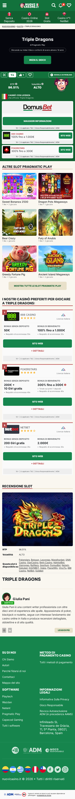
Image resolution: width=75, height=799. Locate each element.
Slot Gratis (47, 19)
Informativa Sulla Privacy (54, 699)
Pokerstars (24, 559)
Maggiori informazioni (37, 121)
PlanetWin (52, 568)
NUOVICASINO (8, 26)
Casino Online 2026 (29, 19)
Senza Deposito (9, 19)
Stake (43, 568)
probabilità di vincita (44, 795)
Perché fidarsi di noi (14, 671)
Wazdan (7, 702)
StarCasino (32, 562)
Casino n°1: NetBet (64, 19)
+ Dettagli (37, 350)
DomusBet (55, 565)
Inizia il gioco (37, 60)
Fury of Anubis (47, 238)
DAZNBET (34, 568)
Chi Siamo (8, 659)
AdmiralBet (58, 562)
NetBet (30, 570)
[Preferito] (30, 74)
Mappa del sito (11, 682)
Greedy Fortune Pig (13, 274)
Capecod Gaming (12, 719)
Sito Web (65, 135)
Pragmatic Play (38, 45)
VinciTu (62, 568)
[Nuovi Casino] (29, 5)
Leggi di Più (64, 630)
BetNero (34, 565)
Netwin (65, 565)
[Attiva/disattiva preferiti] (69, 5)
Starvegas (24, 565)
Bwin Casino (46, 562)
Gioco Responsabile (51, 705)
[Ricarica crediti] (12, 74)
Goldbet (39, 570)
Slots (20, 26)
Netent (6, 708)
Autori (5, 665)
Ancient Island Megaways (54, 274)
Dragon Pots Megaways (53, 201)
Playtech (7, 696)
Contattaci (8, 676)
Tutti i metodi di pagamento (56, 662)
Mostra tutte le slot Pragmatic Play (37, 285)
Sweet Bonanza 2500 (15, 201)
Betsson (35, 559)
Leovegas (45, 559)
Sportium (44, 565)
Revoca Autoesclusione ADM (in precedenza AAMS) (56, 712)
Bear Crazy (8, 238)
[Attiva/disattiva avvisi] (54, 5)
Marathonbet (57, 559)
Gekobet (23, 568)
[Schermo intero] (4, 74)
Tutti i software (11, 725)
